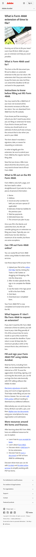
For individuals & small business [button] (12, 480)
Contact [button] (5, 498)
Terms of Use (6, 518)
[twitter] (11, 513)
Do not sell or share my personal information (14, 521)
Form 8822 (22, 445)
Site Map (29, 521)
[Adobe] (10, 3)
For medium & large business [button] (12, 484)
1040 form (24, 447)
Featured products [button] (8, 502)
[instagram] (8, 513)
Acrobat (11, 465)
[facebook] (4, 513)
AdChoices (7, 524)
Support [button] (5, 493)
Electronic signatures (12, 388)
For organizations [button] (8, 489)
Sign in (30, 3)
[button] (24, 3)
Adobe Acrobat (7, 8)
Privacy (28, 516)
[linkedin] (15, 513)
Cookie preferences (15, 518)
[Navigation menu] (3, 3)
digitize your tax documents (18, 411)
